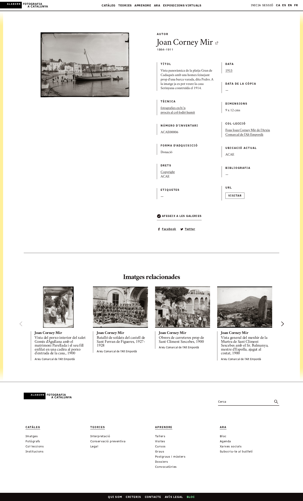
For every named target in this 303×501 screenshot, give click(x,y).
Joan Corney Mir (185, 43)
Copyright (168, 172)
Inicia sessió (262, 5)
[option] (58, 324)
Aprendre (142, 5)
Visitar (235, 195)
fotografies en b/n (173, 108)
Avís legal (174, 497)
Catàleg (109, 5)
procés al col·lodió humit (178, 112)
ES (284, 5)
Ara (157, 5)
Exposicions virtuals (182, 5)
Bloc (191, 497)
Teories (125, 5)
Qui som (115, 497)
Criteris (133, 497)
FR (296, 5)
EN (290, 5)
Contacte (153, 497)
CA (278, 5)
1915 (228, 70)
